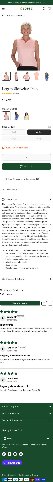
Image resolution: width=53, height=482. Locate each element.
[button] (49, 8)
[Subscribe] (48, 438)
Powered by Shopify (30, 475)
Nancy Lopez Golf (15, 475)
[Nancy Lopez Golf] (26, 8)
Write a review (20, 303)
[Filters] (44, 303)
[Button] (49, 127)
